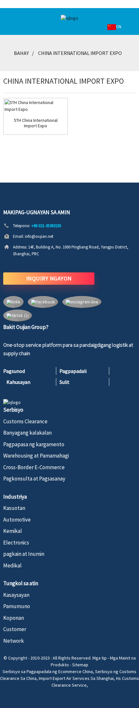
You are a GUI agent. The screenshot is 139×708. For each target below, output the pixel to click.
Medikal (12, 565)
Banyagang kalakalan (27, 432)
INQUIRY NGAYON (49, 278)
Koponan (13, 617)
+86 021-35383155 (46, 225)
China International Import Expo (80, 53)
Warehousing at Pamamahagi (36, 455)
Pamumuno (16, 606)
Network (13, 640)
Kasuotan (14, 508)
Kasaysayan (16, 594)
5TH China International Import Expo (36, 123)
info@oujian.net (39, 236)
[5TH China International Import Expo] (36, 106)
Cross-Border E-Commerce (34, 467)
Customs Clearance (25, 421)
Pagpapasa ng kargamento (33, 444)
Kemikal (12, 530)
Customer (14, 629)
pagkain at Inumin (23, 553)
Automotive (17, 519)
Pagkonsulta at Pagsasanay (34, 478)
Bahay (21, 53)
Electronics (16, 542)
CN (118, 26)
